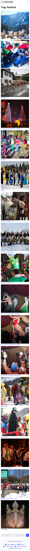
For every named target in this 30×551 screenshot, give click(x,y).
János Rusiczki (18, 541)
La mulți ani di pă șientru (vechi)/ (10, 129)
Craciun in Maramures (7, 221)
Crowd (3, 190)
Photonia (18, 548)
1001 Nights (4, 529)
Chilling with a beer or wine (9, 498)
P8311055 (4, 98)
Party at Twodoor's (6, 468)
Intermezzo (4, 406)
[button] (28, 2)
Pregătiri (3, 159)
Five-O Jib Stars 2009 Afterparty (10, 313)
